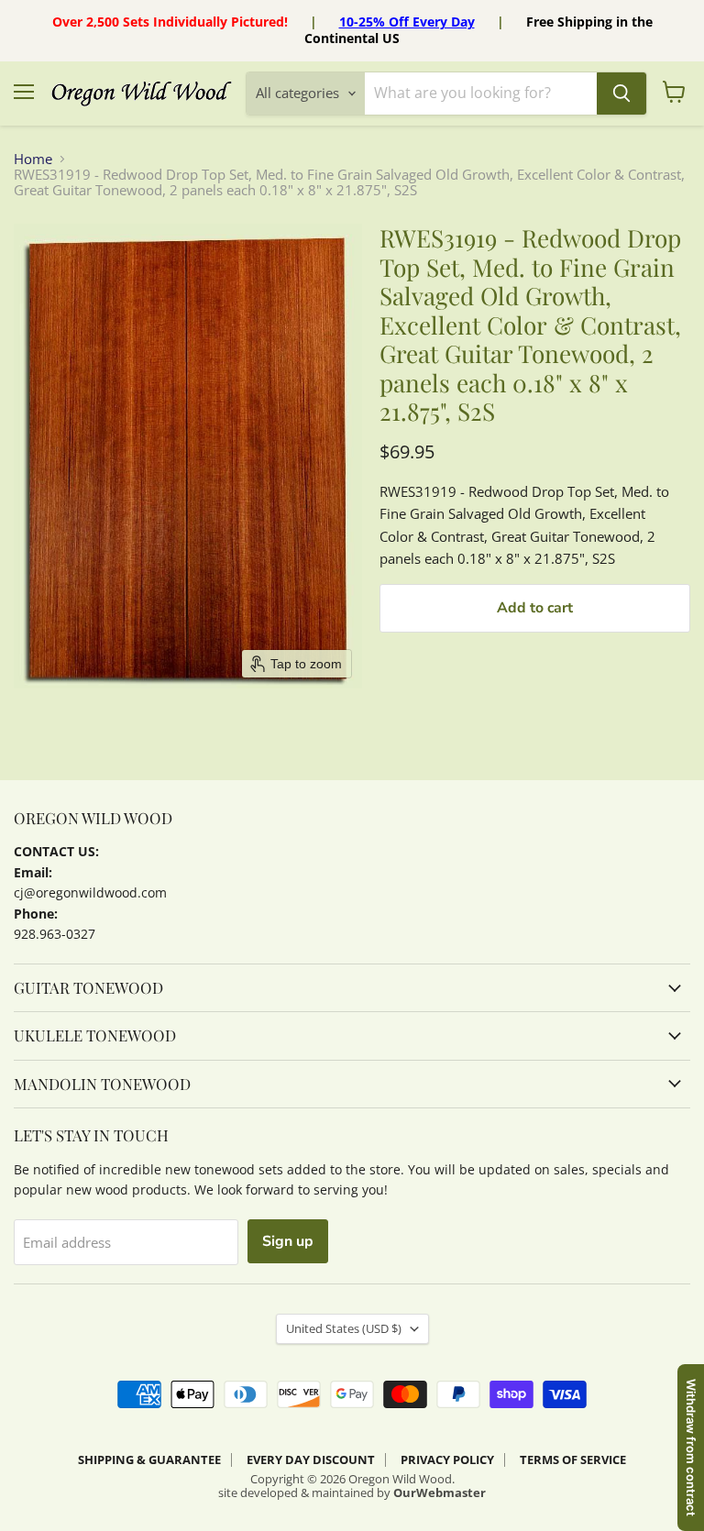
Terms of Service (573, 1459)
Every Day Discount (311, 1459)
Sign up (288, 1241)
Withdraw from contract (691, 1447)
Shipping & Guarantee (149, 1459)
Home (33, 159)
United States (344, 1328)
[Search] (621, 93)
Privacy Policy (447, 1459)
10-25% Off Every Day (407, 21)
